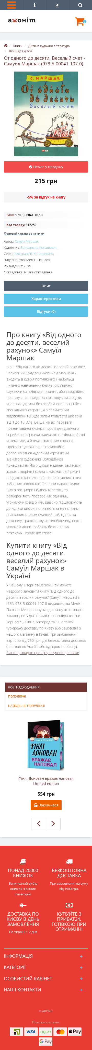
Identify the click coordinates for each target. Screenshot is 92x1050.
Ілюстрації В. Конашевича (34, 253)
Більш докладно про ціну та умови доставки (42, 652)
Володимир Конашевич (38, 247)
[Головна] (5, 46)
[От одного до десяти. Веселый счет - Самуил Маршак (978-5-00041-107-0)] (46, 114)
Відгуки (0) (46, 311)
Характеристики (46, 298)
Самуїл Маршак (27, 241)
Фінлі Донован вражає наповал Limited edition (46, 781)
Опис (46, 285)
